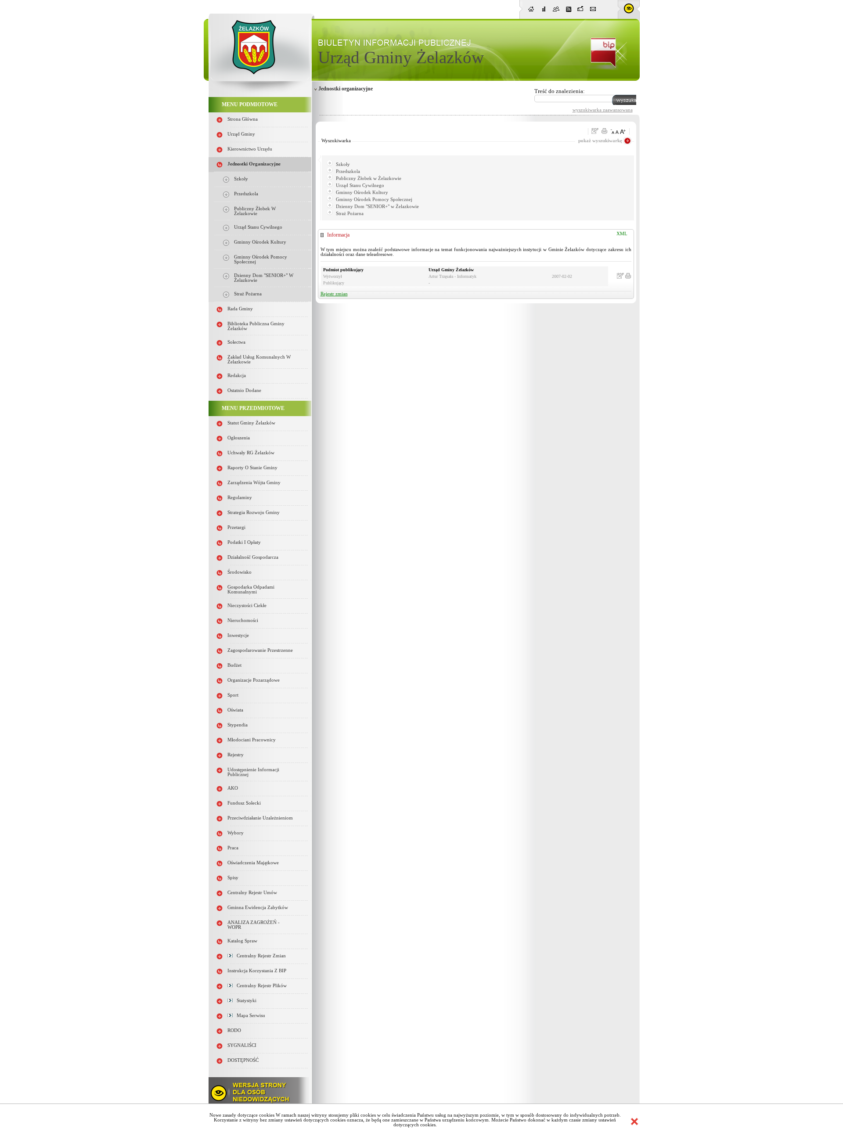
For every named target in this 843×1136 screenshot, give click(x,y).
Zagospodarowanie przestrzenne (260, 650)
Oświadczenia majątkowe (253, 862)
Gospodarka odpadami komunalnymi (250, 589)
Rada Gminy (240, 308)
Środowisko (239, 572)
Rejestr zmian (334, 293)
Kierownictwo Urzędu (249, 149)
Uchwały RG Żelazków (250, 452)
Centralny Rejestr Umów (252, 892)
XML (621, 233)
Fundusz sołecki (244, 803)
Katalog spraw (242, 940)
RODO (234, 1030)
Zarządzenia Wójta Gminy (254, 482)
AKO (232, 788)
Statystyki (244, 1000)
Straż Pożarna (248, 293)
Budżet (234, 665)
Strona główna (242, 119)
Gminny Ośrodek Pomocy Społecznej (374, 199)
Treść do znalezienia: (559, 91)
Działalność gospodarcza (252, 557)
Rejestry (235, 754)
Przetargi (236, 527)
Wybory (235, 832)
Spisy (232, 877)
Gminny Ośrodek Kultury (260, 242)
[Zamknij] (634, 1121)
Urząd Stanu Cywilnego (258, 227)
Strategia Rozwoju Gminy (253, 512)
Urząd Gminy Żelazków (401, 57)
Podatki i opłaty (244, 542)
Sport (232, 695)
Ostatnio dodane (244, 390)
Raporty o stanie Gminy (252, 467)
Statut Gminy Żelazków (251, 423)
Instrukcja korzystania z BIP (256, 970)
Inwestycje (238, 635)
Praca (232, 847)
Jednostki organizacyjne (254, 164)
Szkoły (241, 178)
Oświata (235, 710)
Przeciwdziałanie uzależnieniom (260, 818)
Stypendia (237, 725)
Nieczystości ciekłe (247, 605)
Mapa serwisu (249, 1015)
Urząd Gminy (241, 134)
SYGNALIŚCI (241, 1045)
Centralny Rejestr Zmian (259, 955)
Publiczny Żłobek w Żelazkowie (255, 211)
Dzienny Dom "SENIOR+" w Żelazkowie (377, 206)
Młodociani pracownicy (251, 739)
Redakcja (236, 375)
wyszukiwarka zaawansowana (603, 109)
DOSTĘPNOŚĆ (243, 1060)
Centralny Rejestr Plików (260, 985)
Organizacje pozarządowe (253, 680)
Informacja (338, 235)
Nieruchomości (242, 620)
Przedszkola (246, 193)
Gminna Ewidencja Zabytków (257, 907)
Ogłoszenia (238, 437)
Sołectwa (236, 342)
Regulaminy (239, 497)
